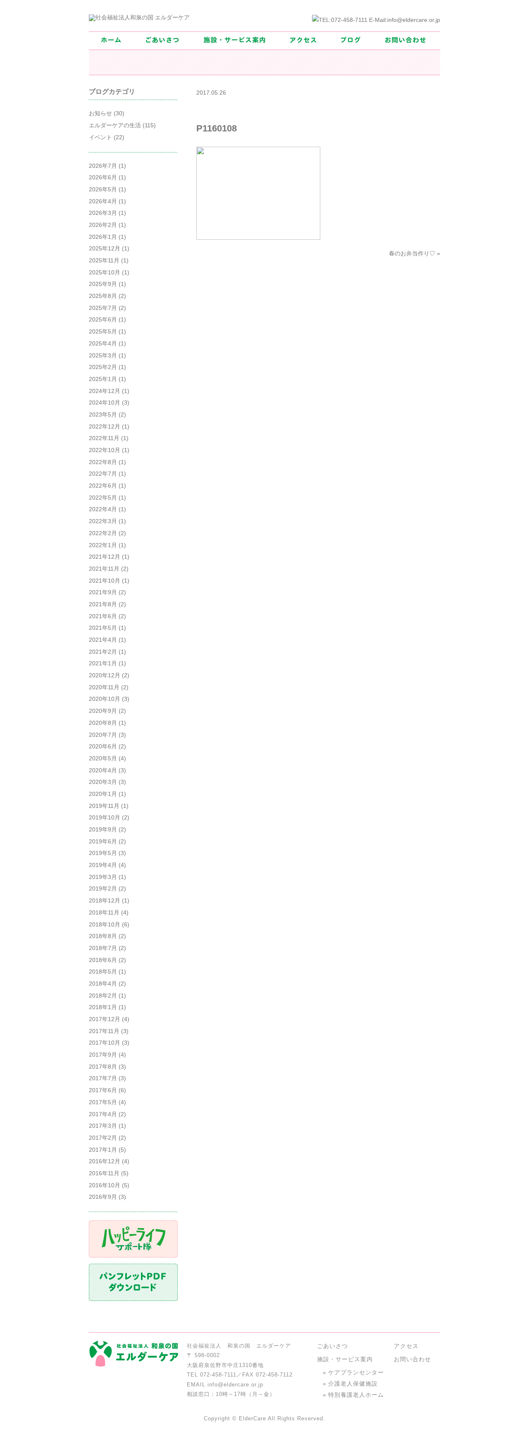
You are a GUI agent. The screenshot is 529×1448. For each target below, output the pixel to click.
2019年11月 (104, 806)
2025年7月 (103, 308)
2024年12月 (104, 391)
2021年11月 (104, 568)
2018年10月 (104, 924)
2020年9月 (103, 710)
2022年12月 (104, 426)
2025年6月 (103, 319)
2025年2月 (103, 367)
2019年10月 (104, 817)
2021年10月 (104, 580)
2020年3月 (103, 782)
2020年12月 (104, 675)
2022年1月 (103, 545)
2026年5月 (103, 189)
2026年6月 (103, 177)
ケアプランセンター (356, 1372)
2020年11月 (104, 687)
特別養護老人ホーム (356, 1394)
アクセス (406, 1346)
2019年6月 (103, 841)
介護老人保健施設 (353, 1383)
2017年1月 (103, 1149)
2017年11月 (104, 1031)
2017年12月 (104, 1019)
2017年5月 (103, 1102)
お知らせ (100, 113)
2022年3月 (103, 521)
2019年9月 (103, 829)
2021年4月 (103, 639)
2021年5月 (103, 627)
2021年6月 (103, 616)
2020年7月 (103, 734)
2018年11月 (104, 912)
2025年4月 (103, 343)
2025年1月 (103, 379)
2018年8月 (103, 936)
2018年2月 (103, 995)
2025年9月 (103, 284)
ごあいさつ (332, 1346)
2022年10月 (104, 450)
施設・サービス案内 (345, 1359)
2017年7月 (103, 1078)
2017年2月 (103, 1137)
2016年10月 (104, 1185)
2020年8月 (103, 722)
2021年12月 (104, 556)
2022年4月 (103, 509)
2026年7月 (103, 165)
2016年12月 (104, 1161)
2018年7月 (103, 948)
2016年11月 (104, 1173)
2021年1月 (103, 663)
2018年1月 (103, 1007)
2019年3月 (103, 877)
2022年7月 (103, 473)
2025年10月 (104, 272)
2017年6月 (103, 1090)
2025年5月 (103, 331)
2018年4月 (103, 983)
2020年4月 (103, 770)
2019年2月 (103, 888)
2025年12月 (104, 248)
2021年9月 (103, 592)
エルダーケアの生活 (115, 125)
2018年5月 (103, 971)
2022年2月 (103, 533)
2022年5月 (103, 497)
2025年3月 (103, 355)
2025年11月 (104, 260)
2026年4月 (103, 201)
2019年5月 (103, 853)
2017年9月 (103, 1054)
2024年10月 (104, 402)
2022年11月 (104, 438)
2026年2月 (103, 224)
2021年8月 (103, 604)
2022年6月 (103, 485)
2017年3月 (103, 1125)
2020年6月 (103, 746)
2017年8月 (103, 1066)
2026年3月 (103, 213)
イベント (100, 137)
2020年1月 (103, 794)
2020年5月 (103, 758)
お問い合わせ (412, 1359)
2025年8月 (103, 296)
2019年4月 (103, 865)
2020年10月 (104, 698)
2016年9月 (103, 1196)
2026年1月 (103, 236)
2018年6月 (103, 960)
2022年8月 (103, 462)
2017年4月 (103, 1114)
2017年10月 (104, 1042)
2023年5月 (103, 414)
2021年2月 (103, 651)
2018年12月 (104, 900)
